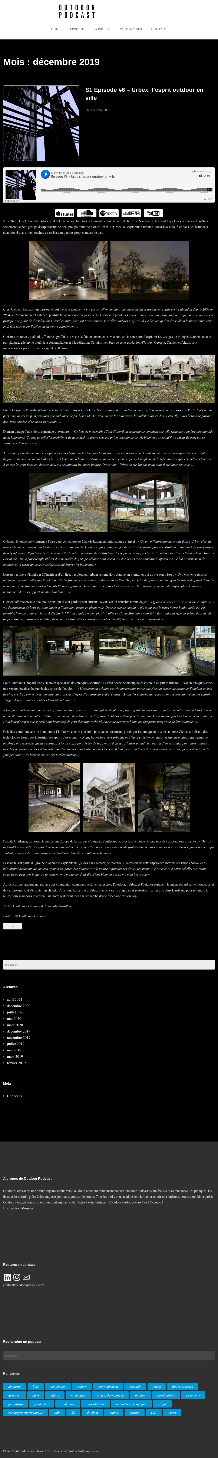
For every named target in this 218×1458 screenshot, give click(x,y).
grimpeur (14, 1395)
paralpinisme (166, 1395)
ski (73, 1412)
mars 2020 (15, 1024)
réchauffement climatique (25, 1412)
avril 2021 (14, 999)
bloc (36, 1386)
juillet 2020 (15, 1011)
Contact (159, 29)
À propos (103, 29)
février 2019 (16, 1062)
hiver (35, 1395)
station (113, 1412)
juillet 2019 (15, 1043)
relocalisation (95, 1404)
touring (134, 1412)
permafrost (15, 1404)
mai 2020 (14, 1018)
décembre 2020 (18, 1005)
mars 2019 (15, 1056)
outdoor (140, 1395)
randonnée (67, 1404)
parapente (193, 1395)
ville (153, 1412)
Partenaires (131, 29)
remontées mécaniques (131, 1404)
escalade (135, 1386)
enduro (82, 1386)
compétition (58, 1386)
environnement (108, 1386)
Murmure (27, 1208)
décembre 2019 (18, 1031)
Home (56, 29)
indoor (54, 1395)
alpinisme (14, 1386)
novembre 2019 (18, 1037)
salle (57, 1412)
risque (162, 1404)
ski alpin (92, 1412)
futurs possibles (182, 1386)
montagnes (78, 1395)
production (41, 1404)
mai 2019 (14, 1049)
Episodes (78, 29)
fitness (157, 1386)
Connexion (15, 1095)
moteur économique (110, 1395)
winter (172, 1412)
